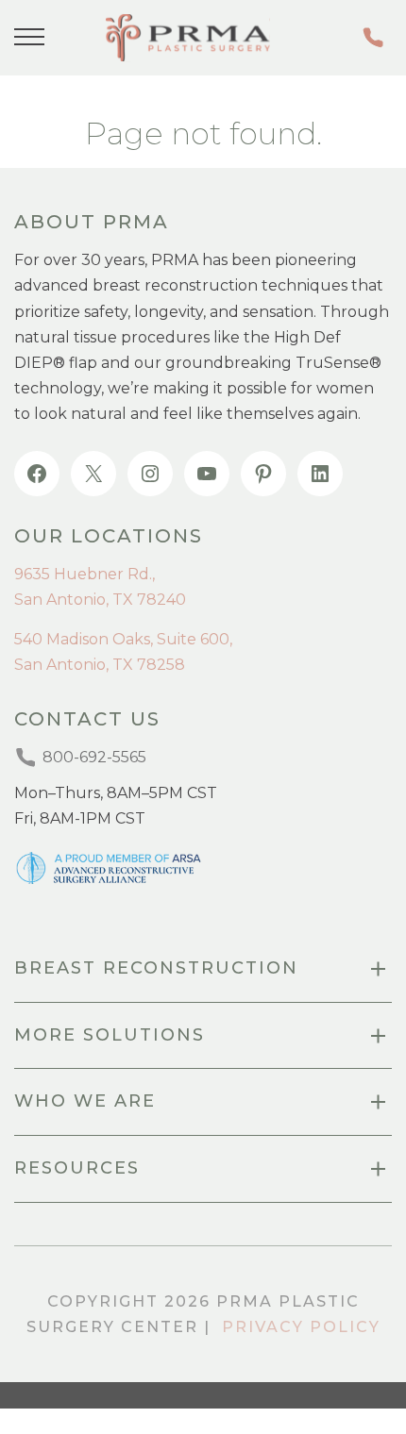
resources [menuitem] (77, 1168)
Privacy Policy (301, 1327)
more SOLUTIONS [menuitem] (109, 1035)
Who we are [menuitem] (85, 1101)
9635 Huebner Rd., (84, 574)
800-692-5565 (377, 37)
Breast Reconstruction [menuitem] (156, 968)
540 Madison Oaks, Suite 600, (123, 639)
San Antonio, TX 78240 (100, 600)
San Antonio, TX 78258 (99, 665)
